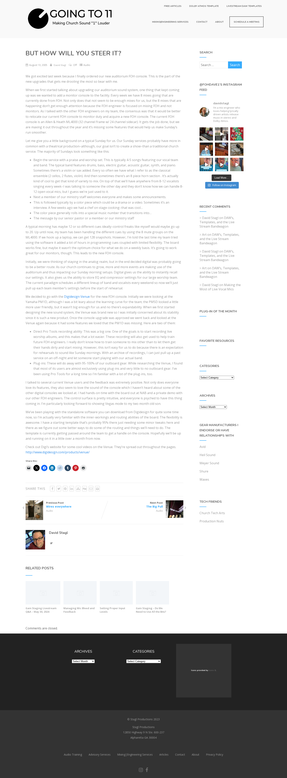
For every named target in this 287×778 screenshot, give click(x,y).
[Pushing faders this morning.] (221, 149)
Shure (204, 471)
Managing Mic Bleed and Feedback (79, 609)
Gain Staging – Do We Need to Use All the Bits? (151, 609)
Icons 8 (212, 670)
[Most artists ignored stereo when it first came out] (206, 164)
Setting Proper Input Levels (112, 609)
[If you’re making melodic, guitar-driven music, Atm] (206, 149)
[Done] (236, 149)
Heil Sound (207, 455)
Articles (163, 754)
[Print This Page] (97, 488)
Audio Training (73, 754)
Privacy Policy (214, 754)
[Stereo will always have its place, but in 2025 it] (221, 164)
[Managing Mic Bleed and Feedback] (80, 603)
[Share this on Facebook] (52, 488)
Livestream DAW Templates (244, 6)
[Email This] (91, 488)
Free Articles (172, 6)
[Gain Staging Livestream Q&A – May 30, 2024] (43, 603)
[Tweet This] (58, 488)
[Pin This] (65, 488)
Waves (204, 479)
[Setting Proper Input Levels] (116, 603)
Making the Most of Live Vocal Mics (220, 287)
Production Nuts (212, 521)
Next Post (154, 504)
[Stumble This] (78, 488)
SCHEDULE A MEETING (246, 21)
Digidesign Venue (77, 296)
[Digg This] (84, 488)
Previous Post (58, 504)
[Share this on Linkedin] (71, 488)
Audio (86, 65)
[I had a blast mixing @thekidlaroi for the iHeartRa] (236, 134)
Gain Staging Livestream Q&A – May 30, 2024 (41, 609)
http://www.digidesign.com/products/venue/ (58, 452)
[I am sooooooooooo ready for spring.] (221, 134)
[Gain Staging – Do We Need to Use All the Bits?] (152, 603)
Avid (203, 447)
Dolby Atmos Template (204, 6)
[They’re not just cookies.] (236, 164)
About (219, 21)
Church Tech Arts (212, 513)
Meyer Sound (209, 463)
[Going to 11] (70, 36)
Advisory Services (100, 754)
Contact (201, 21)
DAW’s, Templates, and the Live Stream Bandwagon (217, 222)
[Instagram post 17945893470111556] (206, 134)
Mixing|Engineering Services (170, 21)
